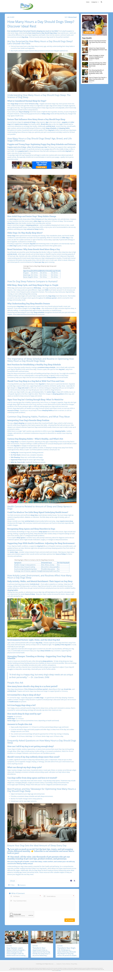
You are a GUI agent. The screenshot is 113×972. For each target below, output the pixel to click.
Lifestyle (12, 881)
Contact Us (59, 964)
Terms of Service (66, 964)
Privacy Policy (74, 964)
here (60, 970)
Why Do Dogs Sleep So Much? (38, 870)
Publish (70, 920)
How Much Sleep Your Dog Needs (36, 868)
